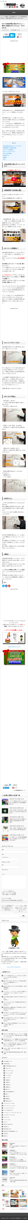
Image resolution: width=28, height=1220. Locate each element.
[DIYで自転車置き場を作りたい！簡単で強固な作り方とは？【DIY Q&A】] (12, 37)
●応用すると (6, 155)
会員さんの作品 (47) (8, 1124)
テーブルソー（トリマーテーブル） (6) (12, 1112)
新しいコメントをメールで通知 (9, 893)
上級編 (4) (7, 1080)
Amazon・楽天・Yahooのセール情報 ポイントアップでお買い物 (15, 1049)
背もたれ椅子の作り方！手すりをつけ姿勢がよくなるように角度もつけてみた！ (15, 1018)
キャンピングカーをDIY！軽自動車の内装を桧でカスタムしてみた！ (15, 1002)
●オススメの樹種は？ (8, 149)
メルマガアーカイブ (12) (9, 1115)
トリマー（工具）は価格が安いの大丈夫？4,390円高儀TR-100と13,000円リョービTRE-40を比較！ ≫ (21, 908)
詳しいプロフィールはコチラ (14, 966)
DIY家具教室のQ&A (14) (10, 1066)
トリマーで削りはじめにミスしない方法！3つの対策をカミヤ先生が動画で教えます (18, 802)
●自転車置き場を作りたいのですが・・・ (14, 146)
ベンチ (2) (7, 1077)
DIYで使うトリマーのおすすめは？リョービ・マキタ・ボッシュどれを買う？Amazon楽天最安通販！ (15, 1013)
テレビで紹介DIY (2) (8, 1110)
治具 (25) (7, 1096)
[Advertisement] (14, 51)
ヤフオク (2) (6, 1117)
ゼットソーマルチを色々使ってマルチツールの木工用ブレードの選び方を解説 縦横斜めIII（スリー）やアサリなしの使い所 (15, 1044)
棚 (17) (6, 1094)
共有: (4, 159)
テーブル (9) (8, 1075)
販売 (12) (6, 1136)
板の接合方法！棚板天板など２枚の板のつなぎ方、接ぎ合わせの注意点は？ (15, 1008)
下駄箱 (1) (7, 1082)
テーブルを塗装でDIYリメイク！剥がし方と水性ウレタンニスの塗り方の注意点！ (15, 976)
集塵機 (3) (7, 1098)
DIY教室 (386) (7, 1063)
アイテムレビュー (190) (9, 1103)
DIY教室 (6, 16)
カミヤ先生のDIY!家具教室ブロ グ (15, 1218)
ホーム (2, 16)
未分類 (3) (6, 1133)
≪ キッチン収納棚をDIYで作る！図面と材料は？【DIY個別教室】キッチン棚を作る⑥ (7, 907)
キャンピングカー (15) (9, 1108)
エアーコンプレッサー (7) (9, 1105)
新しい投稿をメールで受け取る (9, 894)
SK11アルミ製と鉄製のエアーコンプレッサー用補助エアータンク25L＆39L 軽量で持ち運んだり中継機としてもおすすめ (15, 1035)
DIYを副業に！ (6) (8, 1061)
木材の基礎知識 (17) (9, 1091)
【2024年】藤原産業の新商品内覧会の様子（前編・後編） (15, 1053)
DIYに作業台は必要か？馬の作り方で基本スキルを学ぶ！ (15, 997)
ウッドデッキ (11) (9, 1070)
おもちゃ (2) (8, 1068)
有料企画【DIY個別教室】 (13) (10, 1131)
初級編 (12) (7, 1087)
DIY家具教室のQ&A (13, 16)
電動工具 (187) (8, 1101)
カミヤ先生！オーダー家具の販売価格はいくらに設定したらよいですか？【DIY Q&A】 (18, 839)
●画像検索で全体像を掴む (10, 147)
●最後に (5, 157)
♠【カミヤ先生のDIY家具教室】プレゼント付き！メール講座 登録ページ (15, 1024)
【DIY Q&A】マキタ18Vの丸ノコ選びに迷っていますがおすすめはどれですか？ (18, 811)
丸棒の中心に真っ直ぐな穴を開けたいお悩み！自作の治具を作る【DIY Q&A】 (18, 820)
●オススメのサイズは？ (9, 151)
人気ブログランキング (14, 646)
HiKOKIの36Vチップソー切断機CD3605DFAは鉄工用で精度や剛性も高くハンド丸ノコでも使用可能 (15, 1040)
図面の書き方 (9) (7, 1129)
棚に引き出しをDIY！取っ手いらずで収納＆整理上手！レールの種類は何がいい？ (15, 981)
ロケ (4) (5, 1122)
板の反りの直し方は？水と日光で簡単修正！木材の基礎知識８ (15, 987)
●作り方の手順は (7, 153)
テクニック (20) (8, 1073)
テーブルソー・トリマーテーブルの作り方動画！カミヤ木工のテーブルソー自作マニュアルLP (15, 992)
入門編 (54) (7, 1084)
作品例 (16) (6, 1126)
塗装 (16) (7, 1089)
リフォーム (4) (7, 1119)
